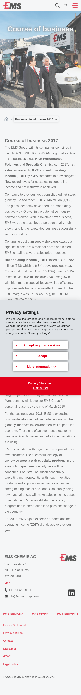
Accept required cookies (41, 345)
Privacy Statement (40, 383)
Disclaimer (40, 388)
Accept (41, 356)
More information (40, 366)
